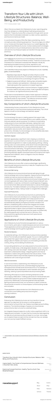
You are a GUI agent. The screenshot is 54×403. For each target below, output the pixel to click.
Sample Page (47, 2)
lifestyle (10, 59)
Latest (19, 23)
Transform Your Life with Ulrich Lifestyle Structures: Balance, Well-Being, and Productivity (24, 358)
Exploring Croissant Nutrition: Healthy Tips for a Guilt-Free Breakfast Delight (21, 370)
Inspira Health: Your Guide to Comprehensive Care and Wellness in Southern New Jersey (23, 364)
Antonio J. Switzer (13, 23)
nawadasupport (8, 2)
